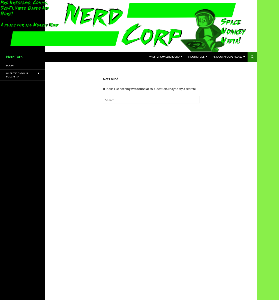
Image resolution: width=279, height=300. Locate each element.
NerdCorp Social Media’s (227, 56)
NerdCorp (14, 57)
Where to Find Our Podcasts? (17, 75)
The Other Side (196, 56)
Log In (9, 65)
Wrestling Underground (164, 56)
